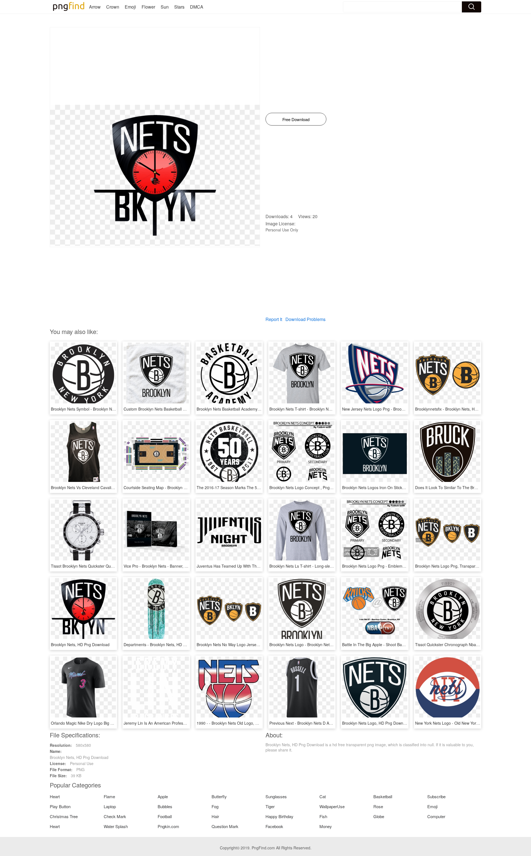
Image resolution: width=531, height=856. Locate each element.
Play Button (60, 806)
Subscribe (436, 796)
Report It (274, 319)
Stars (179, 7)
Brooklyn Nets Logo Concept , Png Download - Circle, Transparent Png (331, 487)
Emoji (130, 7)
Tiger (270, 806)
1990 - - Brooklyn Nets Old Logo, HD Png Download (242, 723)
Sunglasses (276, 796)
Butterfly (219, 796)
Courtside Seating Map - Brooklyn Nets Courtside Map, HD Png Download (188, 487)
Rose (378, 806)
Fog (215, 806)
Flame (109, 796)
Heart (55, 796)
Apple (163, 796)
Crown (112, 7)
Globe (378, 816)
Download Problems (305, 319)
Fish (323, 816)
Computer (436, 816)
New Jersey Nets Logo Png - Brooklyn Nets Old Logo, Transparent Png (404, 409)
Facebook (274, 826)
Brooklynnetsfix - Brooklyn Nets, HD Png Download (459, 409)
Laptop (110, 806)
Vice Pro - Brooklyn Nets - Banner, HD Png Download (170, 566)
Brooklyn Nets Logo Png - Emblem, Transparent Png (388, 566)
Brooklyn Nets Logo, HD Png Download (376, 723)
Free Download (295, 119)
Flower (148, 7)
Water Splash (116, 826)
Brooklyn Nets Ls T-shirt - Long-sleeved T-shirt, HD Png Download (327, 566)
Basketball (382, 796)
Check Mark (115, 816)
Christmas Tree (64, 816)
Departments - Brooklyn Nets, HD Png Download (166, 644)
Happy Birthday (279, 816)
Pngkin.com (168, 826)
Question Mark (225, 826)
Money (325, 826)
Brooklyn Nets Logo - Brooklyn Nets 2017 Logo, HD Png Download (327, 644)
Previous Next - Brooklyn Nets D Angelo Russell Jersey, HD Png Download (334, 723)
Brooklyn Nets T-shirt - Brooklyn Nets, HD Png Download (318, 409)
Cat (322, 796)
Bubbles (165, 806)
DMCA (196, 7)
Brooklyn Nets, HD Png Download (80, 644)
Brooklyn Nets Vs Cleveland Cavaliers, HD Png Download (101, 487)
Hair (215, 816)
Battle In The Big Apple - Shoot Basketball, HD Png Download (395, 644)
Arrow (95, 7)
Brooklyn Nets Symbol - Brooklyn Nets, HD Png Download (101, 409)
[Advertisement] (155, 66)
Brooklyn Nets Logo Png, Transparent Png (452, 566)
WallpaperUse (332, 806)
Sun (165, 7)
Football (165, 816)
